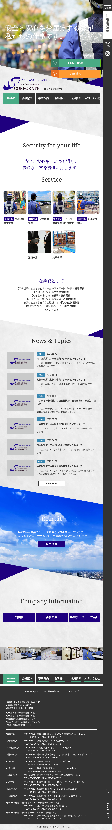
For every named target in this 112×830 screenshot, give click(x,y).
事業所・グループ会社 (84, 617)
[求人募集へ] (107, 25)
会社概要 (51, 617)
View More (51, 483)
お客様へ (75, 73)
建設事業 (57, 257)
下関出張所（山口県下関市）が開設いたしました (61, 423)
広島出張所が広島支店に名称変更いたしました (60, 466)
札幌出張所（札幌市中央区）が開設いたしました (61, 379)
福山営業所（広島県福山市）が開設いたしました (61, 358)
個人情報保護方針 (55, 89)
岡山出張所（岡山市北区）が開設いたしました (60, 445)
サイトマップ (72, 691)
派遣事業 (33, 257)
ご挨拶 (18, 617)
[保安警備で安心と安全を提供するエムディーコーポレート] (27, 83)
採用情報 (51, 544)
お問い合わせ (75, 62)
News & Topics (31, 691)
